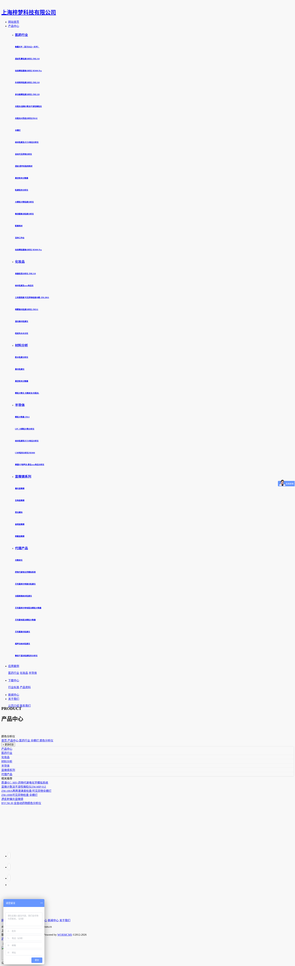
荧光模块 (19, 512)
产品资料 (25, 687)
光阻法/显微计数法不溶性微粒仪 (28, 106)
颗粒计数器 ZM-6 (22, 417)
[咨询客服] (9, 877)
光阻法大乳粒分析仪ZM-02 (26, 118)
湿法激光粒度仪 (21, 321)
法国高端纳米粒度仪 (23, 596)
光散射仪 (19, 560)
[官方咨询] (9, 855)
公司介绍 (13, 705)
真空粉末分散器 (21, 178)
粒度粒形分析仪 (21, 190)
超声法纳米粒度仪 (22, 644)
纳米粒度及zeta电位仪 (24, 285)
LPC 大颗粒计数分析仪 (24, 429)
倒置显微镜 (19, 536)
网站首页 (13, 21)
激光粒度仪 (19, 369)
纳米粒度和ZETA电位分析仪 (27, 441)
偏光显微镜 (19, 488)
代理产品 (21, 548)
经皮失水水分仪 (21, 333)
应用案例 (13, 666)
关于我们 (13, 698)
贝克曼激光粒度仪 (22, 632)
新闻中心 (13, 694)
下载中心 (13, 680)
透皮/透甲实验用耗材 (23, 166)
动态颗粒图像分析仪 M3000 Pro (28, 71)
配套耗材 (19, 226)
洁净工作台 (19, 238)
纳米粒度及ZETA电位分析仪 (27, 142)
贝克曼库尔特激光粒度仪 (25, 584)
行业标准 (13, 687)
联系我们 (25, 705)
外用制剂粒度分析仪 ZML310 (27, 82)
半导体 (20, 405)
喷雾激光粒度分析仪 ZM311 (26, 309)
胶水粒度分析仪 (21, 357)
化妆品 (20, 261)
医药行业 (21, 35)
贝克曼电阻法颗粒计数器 (25, 620)
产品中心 (13, 26)
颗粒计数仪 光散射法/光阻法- (27, 393)
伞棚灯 (18, 130)
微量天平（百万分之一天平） (27, 47)
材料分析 (21, 345)
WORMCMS (64, 934)
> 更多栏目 (8, 744)
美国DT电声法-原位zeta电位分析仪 (29, 464)
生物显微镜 (19, 500)
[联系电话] (9, 866)
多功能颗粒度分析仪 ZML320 (27, 94)
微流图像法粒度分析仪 (24, 214)
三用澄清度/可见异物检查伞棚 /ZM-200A (32, 297)
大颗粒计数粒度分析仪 (24, 202)
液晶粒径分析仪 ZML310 (25, 274)
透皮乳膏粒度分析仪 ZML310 (27, 59)
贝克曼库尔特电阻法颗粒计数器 (28, 608)
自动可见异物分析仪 (23, 154)
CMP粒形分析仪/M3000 (25, 453)
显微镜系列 (23, 476)
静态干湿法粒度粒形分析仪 (26, 656)
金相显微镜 (19, 524)
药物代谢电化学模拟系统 (25, 572)
